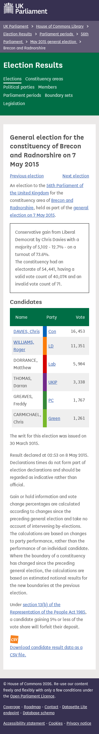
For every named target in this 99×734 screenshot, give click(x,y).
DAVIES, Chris (26, 331)
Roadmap (32, 707)
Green (54, 418)
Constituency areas (44, 78)
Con (52, 331)
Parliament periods (57, 34)
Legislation (14, 103)
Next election (75, 176)
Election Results (17, 34)
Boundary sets (59, 95)
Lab (52, 364)
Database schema (38, 713)
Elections (12, 78)
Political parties (18, 87)
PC (51, 400)
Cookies (56, 723)
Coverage (11, 707)
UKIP (52, 382)
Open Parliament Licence (32, 696)
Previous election (27, 176)
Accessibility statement (24, 723)
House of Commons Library (60, 26)
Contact (51, 707)
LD (51, 346)
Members (47, 87)
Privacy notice (79, 723)
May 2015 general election (53, 41)
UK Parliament (15, 26)
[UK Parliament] (25, 8)
